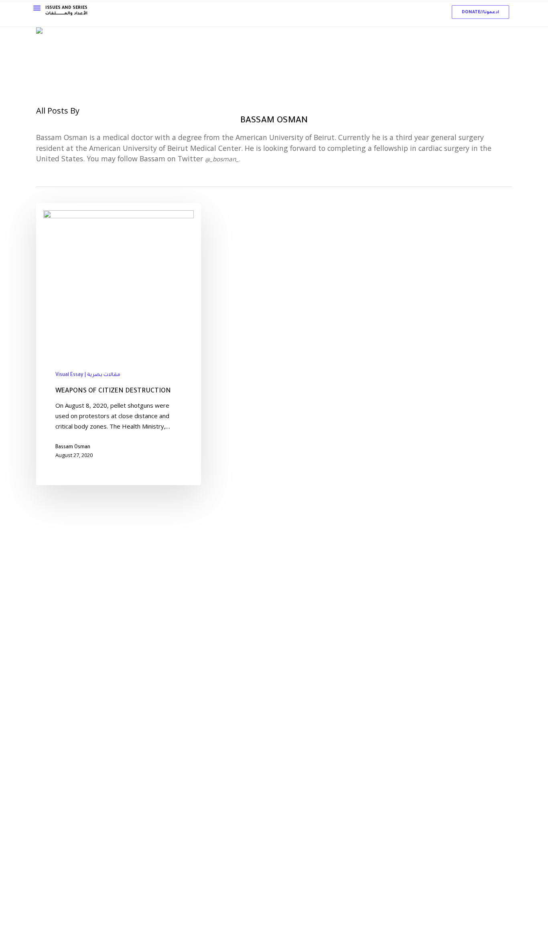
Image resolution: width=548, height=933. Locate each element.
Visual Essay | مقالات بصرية (87, 375)
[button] (480, 12)
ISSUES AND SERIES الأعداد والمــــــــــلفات (66, 11)
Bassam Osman (72, 447)
